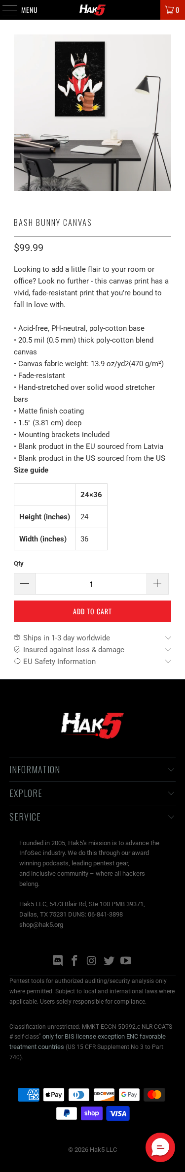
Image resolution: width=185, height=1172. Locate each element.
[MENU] (4, 10)
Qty (19, 563)
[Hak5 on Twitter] (109, 961)
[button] (160, 1147)
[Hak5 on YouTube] (126, 961)
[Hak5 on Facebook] (75, 961)
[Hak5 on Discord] (57, 961)
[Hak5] (92, 10)
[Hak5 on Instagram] (92, 961)
